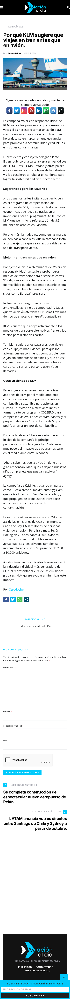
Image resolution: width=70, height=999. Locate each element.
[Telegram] (53, 110)
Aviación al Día (14, 53)
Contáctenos (44, 967)
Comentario (9, 667)
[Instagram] (24, 110)
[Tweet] (13, 599)
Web (5, 740)
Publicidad (25, 967)
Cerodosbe (16, 589)
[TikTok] (60, 110)
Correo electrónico (13, 726)
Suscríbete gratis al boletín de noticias (35, 983)
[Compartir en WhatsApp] (19, 599)
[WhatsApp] (46, 110)
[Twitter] (17, 110)
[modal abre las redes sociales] (26, 599)
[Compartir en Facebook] (6, 599)
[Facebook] (9, 110)
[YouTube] (31, 110)
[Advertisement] (35, 888)
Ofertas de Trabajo (37, 970)
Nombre (7, 712)
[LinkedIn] (38, 110)
